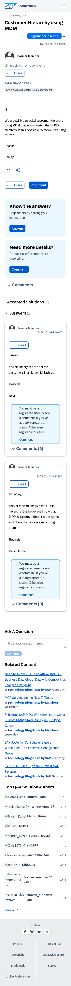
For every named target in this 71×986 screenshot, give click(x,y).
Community (28, 5)
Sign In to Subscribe (44, 36)
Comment (38, 185)
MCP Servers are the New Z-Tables (29, 697)
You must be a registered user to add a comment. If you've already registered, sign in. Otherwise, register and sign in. (34, 420)
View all (10, 910)
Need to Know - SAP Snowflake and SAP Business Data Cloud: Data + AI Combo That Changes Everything (35, 679)
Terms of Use (53, 943)
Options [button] (63, 36)
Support (53, 965)
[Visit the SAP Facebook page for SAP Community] (24, 931)
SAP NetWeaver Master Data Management (29, 90)
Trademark (18, 965)
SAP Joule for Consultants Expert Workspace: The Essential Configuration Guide (32, 748)
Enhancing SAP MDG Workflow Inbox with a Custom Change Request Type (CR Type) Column (35, 720)
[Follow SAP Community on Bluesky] (32, 931)
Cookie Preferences (18, 976)
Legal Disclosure (53, 954)
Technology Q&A (17, 15)
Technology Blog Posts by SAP (29, 689)
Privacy (17, 943)
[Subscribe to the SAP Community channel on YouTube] (39, 931)
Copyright (17, 954)
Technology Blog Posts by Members (33, 702)
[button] (8, 73)
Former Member (28, 56)
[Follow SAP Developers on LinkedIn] (46, 931)
